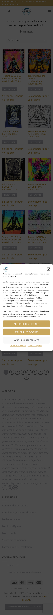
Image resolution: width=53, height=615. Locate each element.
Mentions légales (35, 345)
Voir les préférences (26, 340)
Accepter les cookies (26, 323)
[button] (48, 269)
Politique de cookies (18, 345)
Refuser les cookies (26, 331)
